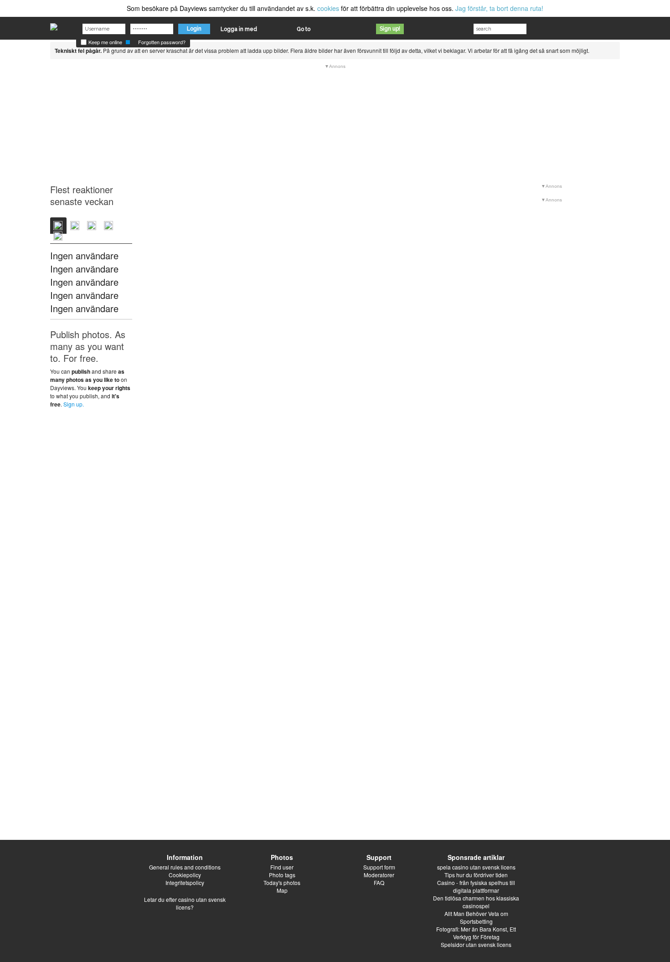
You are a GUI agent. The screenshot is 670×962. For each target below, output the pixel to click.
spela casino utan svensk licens (476, 867)
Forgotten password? (162, 42)
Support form (379, 867)
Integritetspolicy (184, 882)
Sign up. (73, 404)
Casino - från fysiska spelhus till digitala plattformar (476, 886)
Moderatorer (379, 875)
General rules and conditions (185, 867)
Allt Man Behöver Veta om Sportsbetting (476, 917)
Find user (282, 867)
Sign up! (390, 29)
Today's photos (281, 882)
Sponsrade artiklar (476, 857)
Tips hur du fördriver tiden (476, 875)
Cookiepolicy (185, 875)
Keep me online (104, 42)
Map (282, 890)
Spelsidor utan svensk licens (476, 944)
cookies (328, 8)
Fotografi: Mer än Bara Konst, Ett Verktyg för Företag (476, 933)
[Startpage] (53, 25)
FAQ (379, 882)
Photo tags (282, 875)
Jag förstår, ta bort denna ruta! (499, 8)
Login (194, 29)
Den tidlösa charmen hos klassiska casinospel (476, 902)
